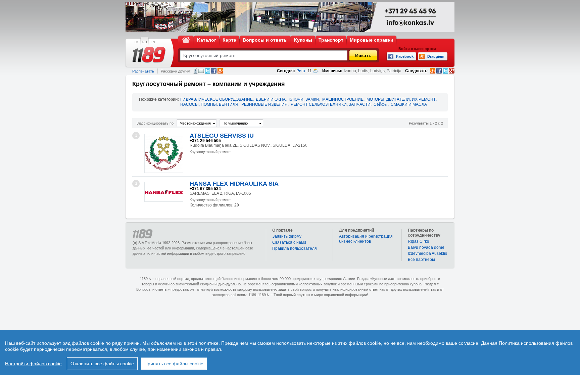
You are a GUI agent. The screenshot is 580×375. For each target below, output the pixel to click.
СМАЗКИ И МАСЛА (409, 104)
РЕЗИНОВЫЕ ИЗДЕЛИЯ (264, 104)
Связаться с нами (289, 242)
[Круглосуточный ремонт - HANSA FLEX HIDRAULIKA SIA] (164, 191)
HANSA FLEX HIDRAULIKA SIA (234, 183)
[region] (290, 352)
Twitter (207, 71)
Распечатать (143, 71)
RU (144, 42)
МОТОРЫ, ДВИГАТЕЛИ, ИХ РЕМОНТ (401, 99)
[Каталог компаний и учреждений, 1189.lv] (149, 55)
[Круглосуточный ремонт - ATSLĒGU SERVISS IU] (164, 153)
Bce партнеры (421, 259)
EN (153, 42)
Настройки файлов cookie (33, 363)
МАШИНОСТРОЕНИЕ (343, 99)
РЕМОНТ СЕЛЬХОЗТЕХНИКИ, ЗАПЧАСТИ (331, 104)
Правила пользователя (294, 248)
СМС (195, 71)
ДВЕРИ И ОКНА (271, 99)
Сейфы (381, 104)
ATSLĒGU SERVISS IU (222, 135)
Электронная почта (201, 71)
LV (136, 42)
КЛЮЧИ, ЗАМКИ (304, 99)
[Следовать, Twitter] (445, 71)
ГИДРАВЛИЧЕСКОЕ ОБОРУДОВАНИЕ (216, 99)
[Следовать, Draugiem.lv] (432, 71)
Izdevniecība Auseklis (427, 253)
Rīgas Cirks (418, 241)
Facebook (213, 71)
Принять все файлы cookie (173, 363)
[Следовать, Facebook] (439, 71)
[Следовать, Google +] (451, 71)
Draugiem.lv (220, 71)
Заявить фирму (286, 236)
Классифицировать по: (155, 123)
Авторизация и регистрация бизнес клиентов (366, 239)
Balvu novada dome (426, 247)
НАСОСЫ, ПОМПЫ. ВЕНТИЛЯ (209, 104)
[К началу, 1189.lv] (186, 39)
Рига (300, 70)
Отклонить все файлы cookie (102, 363)
